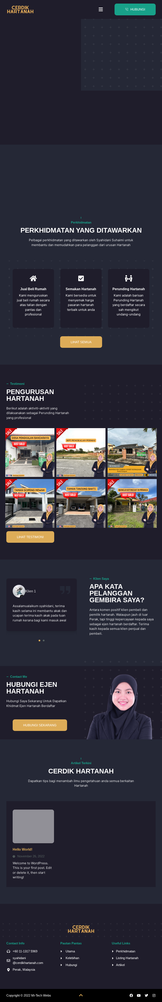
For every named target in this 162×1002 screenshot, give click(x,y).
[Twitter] (146, 995)
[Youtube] (138, 995)
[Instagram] (154, 995)
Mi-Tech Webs (41, 995)
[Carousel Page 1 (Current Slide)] (39, 640)
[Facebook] (131, 995)
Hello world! (22, 849)
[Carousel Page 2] (44, 640)
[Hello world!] (33, 826)
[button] (100, 9)
